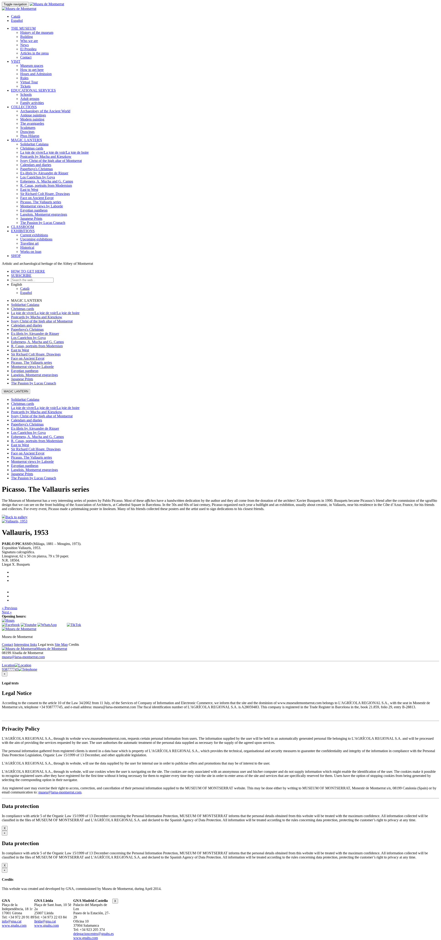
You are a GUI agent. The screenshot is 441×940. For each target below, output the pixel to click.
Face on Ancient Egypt (37, 198)
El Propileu (28, 49)
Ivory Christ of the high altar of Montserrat (51, 161)
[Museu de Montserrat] (19, 629)
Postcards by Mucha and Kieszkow (45, 156)
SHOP (16, 256)
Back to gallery (17, 517)
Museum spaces (31, 66)
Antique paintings (33, 115)
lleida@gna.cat (45, 921)
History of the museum (36, 32)
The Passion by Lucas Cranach (42, 223)
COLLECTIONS (24, 107)
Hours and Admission (36, 74)
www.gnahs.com (14, 925)
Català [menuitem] (15, 16)
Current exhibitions (34, 235)
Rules (24, 78)
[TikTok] (74, 625)
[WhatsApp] (47, 625)
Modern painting (32, 119)
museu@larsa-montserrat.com (23, 657)
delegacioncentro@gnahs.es (93, 934)
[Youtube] (29, 625)
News (24, 45)
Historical (27, 247)
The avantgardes (32, 123)
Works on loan (30, 252)
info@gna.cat (11, 921)
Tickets (25, 86)
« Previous (9, 608)
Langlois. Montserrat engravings (43, 214)
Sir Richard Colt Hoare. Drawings (45, 194)
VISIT (15, 61)
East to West (29, 190)
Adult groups (29, 99)
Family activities (32, 103)
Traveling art (29, 243)
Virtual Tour (29, 82)
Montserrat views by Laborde (41, 206)
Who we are (29, 41)
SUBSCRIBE (21, 275)
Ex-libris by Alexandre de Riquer (44, 173)
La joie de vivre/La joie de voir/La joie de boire (54, 152)
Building (26, 37)
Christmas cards (31, 148)
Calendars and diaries (35, 165)
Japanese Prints (31, 218)
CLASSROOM (22, 227)
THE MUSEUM (23, 28)
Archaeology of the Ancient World (45, 111)
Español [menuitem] (17, 21)
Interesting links (25, 644)
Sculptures (27, 128)
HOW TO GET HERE (28, 271)
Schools (26, 94)
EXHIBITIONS (23, 231)
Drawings (27, 132)
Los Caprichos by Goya (37, 177)
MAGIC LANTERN (26, 140)
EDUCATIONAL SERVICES (33, 90)
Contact (25, 57)
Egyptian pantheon (34, 210)
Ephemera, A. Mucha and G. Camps (46, 181)
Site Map (61, 644)
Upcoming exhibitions (36, 239)
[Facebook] (11, 625)
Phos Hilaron (29, 136)
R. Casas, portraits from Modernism (46, 185)
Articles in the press (34, 53)
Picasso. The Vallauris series (40, 202)
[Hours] (8, 620)
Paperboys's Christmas (36, 169)
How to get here (32, 70)
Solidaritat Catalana (34, 144)
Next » (7, 612)
